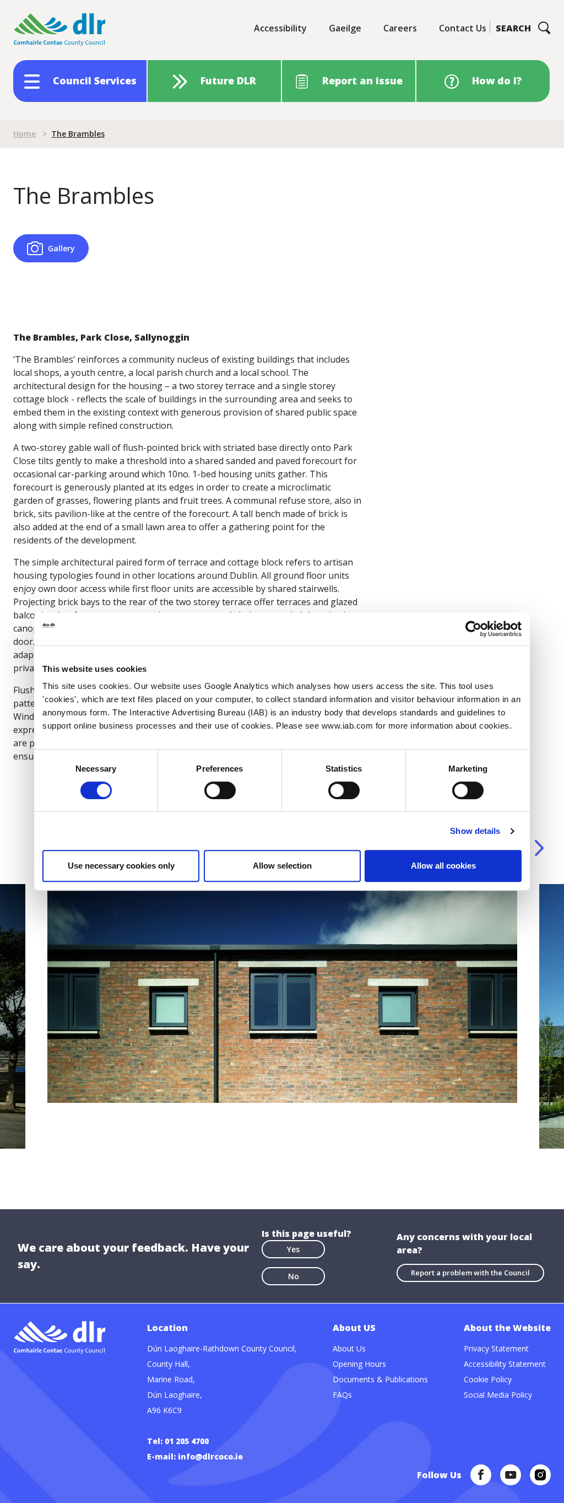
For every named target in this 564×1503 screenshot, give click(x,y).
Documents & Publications (380, 1379)
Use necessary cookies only (121, 865)
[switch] (220, 790)
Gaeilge (345, 28)
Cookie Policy (488, 1379)
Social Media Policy (498, 1394)
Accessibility (280, 28)
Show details (475, 831)
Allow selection (282, 865)
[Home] (60, 30)
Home (24, 133)
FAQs (342, 1394)
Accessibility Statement (505, 1364)
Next (539, 847)
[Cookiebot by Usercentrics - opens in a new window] (473, 629)
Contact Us (462, 28)
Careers (400, 28)
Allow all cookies (443, 865)
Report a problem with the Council (470, 1273)
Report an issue (362, 80)
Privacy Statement (496, 1348)
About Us (349, 1348)
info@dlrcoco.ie (210, 1456)
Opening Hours (359, 1364)
